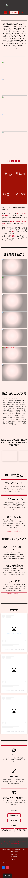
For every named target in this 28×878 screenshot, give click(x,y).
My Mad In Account (14, 858)
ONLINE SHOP (14, 161)
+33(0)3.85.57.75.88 (7, 873)
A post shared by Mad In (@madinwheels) (14, 649)
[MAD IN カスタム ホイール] (14, 6)
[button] (12, 456)
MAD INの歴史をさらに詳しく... (14, 531)
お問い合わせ (14, 12)
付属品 (12, 236)
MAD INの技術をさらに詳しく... (14, 593)
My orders (14, 859)
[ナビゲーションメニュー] (5, 12)
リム (13, 231)
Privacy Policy (14, 856)
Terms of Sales (14, 854)
